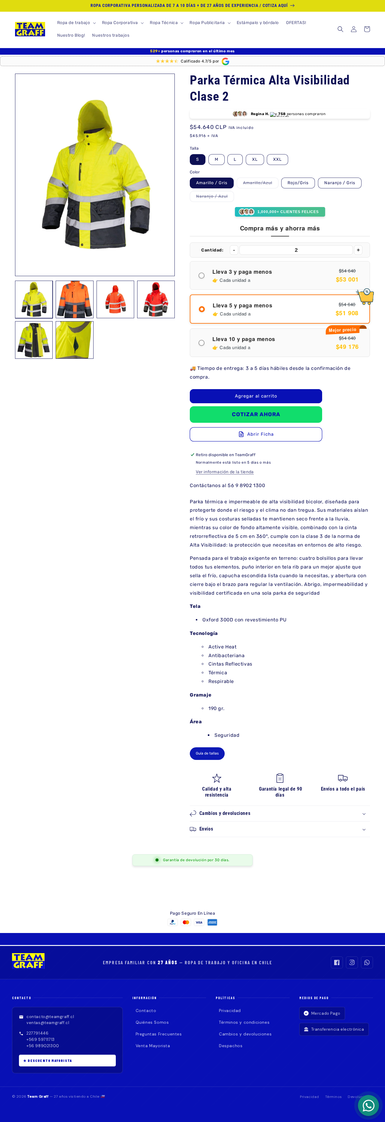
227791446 (37, 1033)
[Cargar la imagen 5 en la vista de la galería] (34, 340)
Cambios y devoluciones (245, 1034)
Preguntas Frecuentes (159, 1034)
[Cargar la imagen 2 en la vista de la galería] (74, 299)
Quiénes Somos (152, 1022)
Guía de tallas (207, 753)
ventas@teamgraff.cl (47, 1022)
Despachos (230, 1045)
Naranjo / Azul (215, 198)
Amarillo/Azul (261, 184)
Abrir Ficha (260, 434)
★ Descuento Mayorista (47, 1060)
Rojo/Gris (298, 182)
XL (255, 159)
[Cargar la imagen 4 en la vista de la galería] (156, 299)
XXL (277, 159)
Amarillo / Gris (211, 182)
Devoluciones (360, 1097)
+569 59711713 (40, 1039)
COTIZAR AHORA (256, 414)
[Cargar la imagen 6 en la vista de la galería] (74, 340)
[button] (76, 23)
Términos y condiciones (244, 1022)
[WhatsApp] (367, 962)
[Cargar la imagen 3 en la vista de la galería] (115, 299)
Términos (333, 1097)
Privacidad (230, 1010)
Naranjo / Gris (339, 182)
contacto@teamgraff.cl (50, 1016)
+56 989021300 (42, 1045)
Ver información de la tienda (225, 471)
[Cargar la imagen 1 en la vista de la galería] (34, 299)
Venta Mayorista (153, 1045)
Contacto (146, 1010)
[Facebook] (337, 962)
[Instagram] (352, 962)
